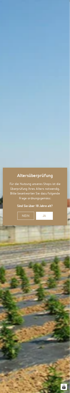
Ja (44, 216)
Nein (26, 216)
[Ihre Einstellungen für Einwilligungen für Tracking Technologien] (64, 387)
